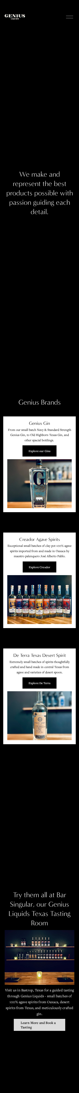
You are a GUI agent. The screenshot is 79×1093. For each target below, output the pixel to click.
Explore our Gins (39, 451)
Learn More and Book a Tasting (38, 1024)
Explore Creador (39, 567)
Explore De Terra (39, 683)
